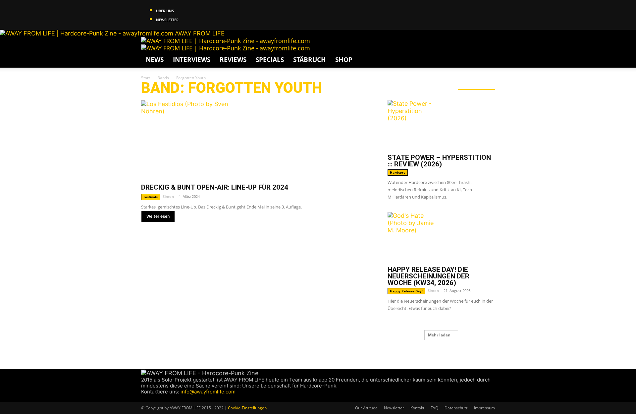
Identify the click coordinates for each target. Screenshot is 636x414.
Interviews (191, 59)
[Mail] (157, 398)
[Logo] (225, 41)
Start (145, 78)
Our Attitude (366, 408)
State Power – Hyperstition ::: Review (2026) (439, 160)
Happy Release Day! (406, 291)
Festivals (150, 197)
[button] (487, 45)
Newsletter (167, 19)
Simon (168, 196)
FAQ (434, 408)
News (155, 59)
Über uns (165, 10)
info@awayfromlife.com (208, 391)
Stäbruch (309, 59)
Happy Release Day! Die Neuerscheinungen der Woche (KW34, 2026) (428, 276)
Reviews (233, 59)
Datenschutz (456, 408)
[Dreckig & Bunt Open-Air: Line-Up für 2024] (256, 139)
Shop (343, 59)
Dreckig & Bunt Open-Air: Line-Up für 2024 (214, 187)
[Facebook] (144, 398)
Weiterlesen (158, 216)
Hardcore (397, 172)
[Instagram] (150, 398)
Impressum (484, 408)
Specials (270, 59)
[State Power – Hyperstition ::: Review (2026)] (441, 125)
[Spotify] (163, 398)
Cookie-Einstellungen (247, 408)
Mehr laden (439, 335)
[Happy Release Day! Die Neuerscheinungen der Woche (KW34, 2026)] (441, 237)
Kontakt (417, 408)
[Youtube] (168, 398)
